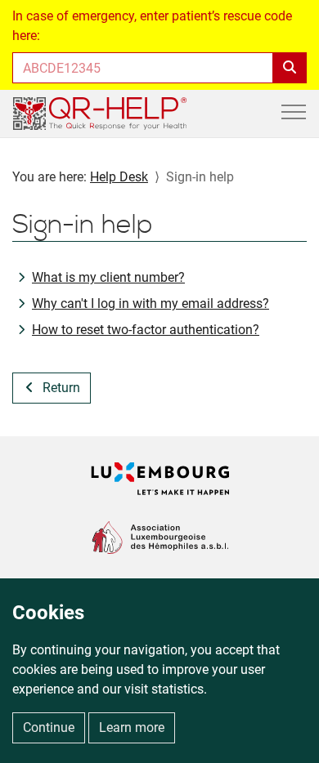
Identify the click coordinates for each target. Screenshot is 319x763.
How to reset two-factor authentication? (145, 329)
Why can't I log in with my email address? (150, 303)
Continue (48, 727)
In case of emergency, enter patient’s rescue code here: (152, 25)
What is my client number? (108, 277)
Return (61, 387)
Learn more (131, 727)
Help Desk (119, 177)
